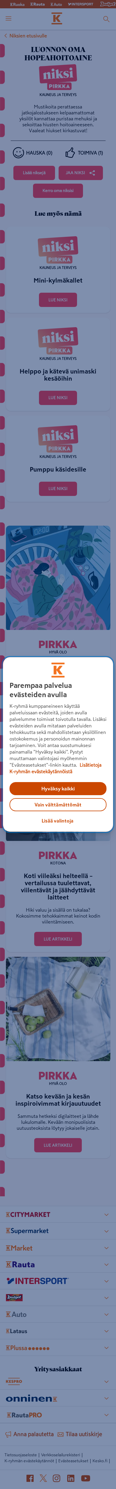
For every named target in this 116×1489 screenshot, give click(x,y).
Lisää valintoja (57, 820)
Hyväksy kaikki (58, 788)
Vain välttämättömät (58, 804)
